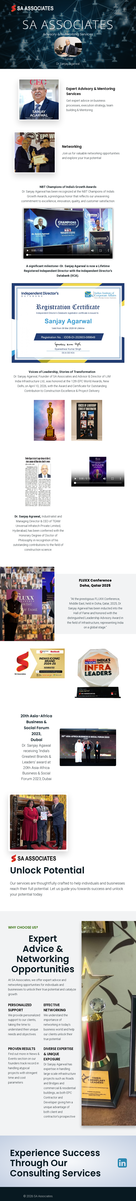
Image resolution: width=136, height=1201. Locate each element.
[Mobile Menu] (125, 9)
